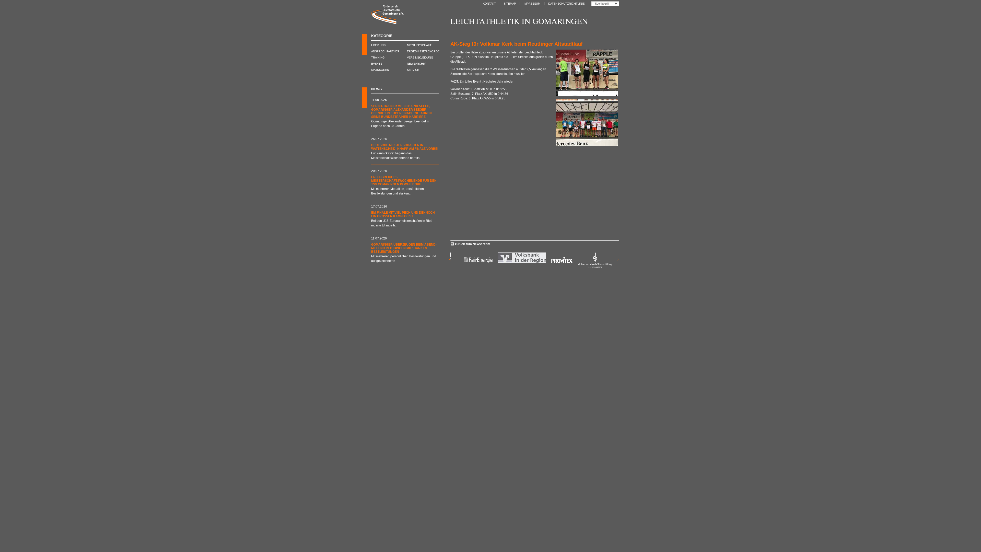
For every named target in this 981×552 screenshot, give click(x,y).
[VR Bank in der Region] (519, 262)
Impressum (532, 3)
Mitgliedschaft (419, 45)
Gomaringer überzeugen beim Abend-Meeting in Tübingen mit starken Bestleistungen (404, 248)
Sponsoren (380, 69)
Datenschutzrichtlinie (566, 3)
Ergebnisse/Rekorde (423, 51)
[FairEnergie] (475, 267)
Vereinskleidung (420, 57)
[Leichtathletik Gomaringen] (387, 23)
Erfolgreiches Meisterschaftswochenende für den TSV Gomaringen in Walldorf (404, 180)
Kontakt (489, 3)
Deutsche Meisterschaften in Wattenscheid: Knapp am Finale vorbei (404, 147)
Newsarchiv (416, 63)
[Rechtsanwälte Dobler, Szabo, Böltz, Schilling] (592, 267)
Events (376, 63)
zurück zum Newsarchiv (472, 244)
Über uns (378, 45)
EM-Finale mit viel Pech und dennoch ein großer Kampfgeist (403, 214)
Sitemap (510, 3)
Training (378, 57)
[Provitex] (559, 267)
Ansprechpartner (385, 51)
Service (413, 69)
